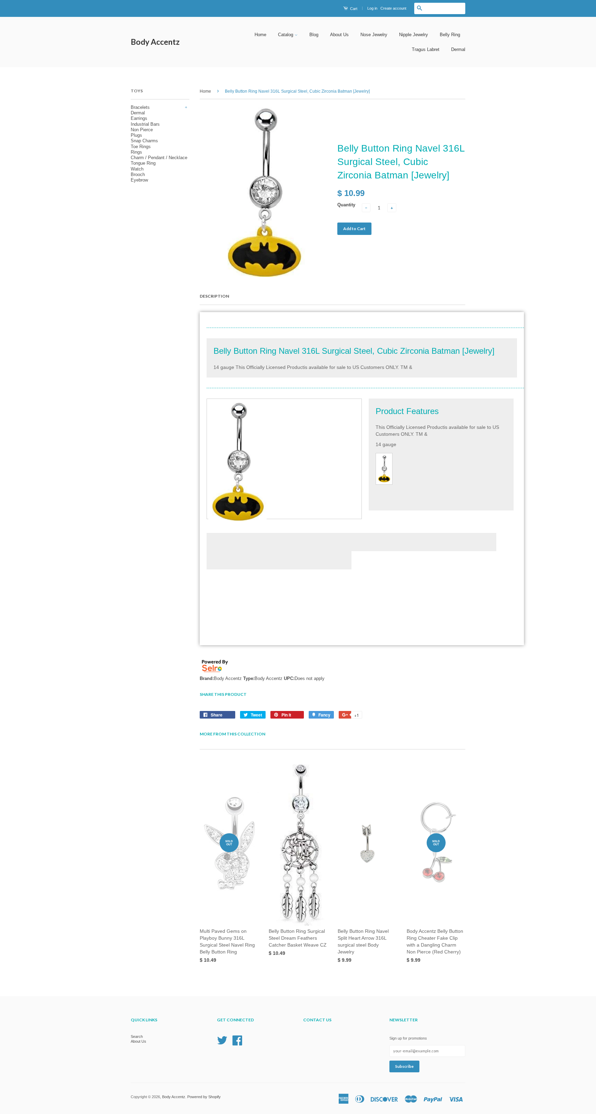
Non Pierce (142, 129)
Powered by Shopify (204, 1097)
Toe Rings (141, 146)
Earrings (139, 118)
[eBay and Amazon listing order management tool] (215, 672)
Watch (137, 169)
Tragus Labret (425, 49)
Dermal (458, 49)
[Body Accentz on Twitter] (222, 1040)
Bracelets (140, 107)
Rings (136, 152)
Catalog (286, 34)
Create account (393, 8)
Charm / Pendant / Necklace (159, 157)
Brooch (138, 174)
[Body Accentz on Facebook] (237, 1040)
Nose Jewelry (373, 34)
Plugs (136, 135)
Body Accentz (155, 42)
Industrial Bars (145, 124)
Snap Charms (144, 140)
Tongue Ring (143, 163)
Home (260, 34)
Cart (353, 9)
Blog (313, 34)
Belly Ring (450, 34)
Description (214, 296)
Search (137, 1036)
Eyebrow (139, 180)
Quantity (346, 205)
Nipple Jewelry (413, 34)
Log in (372, 8)
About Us (339, 34)
